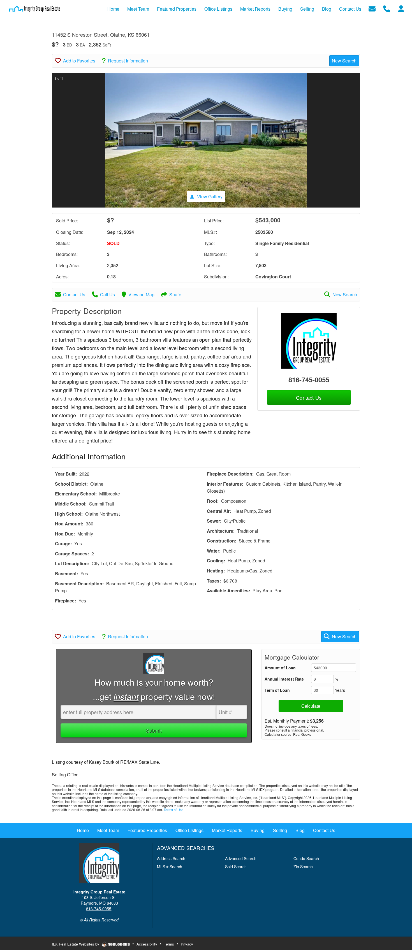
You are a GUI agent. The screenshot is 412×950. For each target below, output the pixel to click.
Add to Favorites (79, 60)
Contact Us (74, 294)
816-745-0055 (308, 379)
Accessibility (146, 944)
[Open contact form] (372, 8)
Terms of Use (174, 809)
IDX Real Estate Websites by (76, 944)
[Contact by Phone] (386, 8)
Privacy (187, 944)
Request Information (128, 60)
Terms (169, 944)
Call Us (107, 294)
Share (175, 294)
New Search (344, 60)
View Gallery (210, 196)
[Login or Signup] (401, 8)
